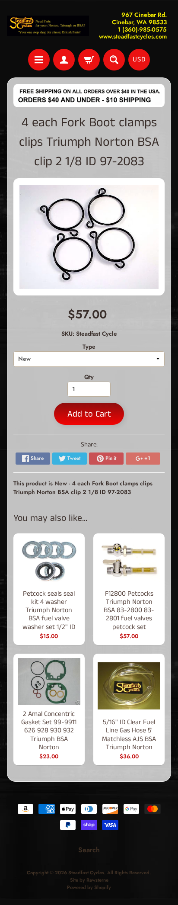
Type (89, 346)
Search (89, 850)
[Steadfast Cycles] (48, 26)
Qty (89, 376)
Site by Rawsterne (89, 879)
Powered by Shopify (89, 887)
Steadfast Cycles (86, 872)
